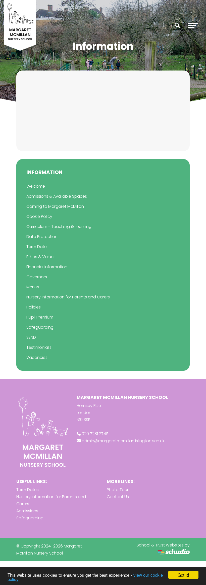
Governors (36, 277)
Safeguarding (40, 327)
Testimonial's (39, 347)
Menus (32, 287)
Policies (33, 307)
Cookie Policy (39, 216)
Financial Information (46, 267)
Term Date (36, 247)
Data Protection (42, 236)
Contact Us (118, 497)
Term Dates (27, 490)
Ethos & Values (41, 257)
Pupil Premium (39, 317)
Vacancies (36, 357)
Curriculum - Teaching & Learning (58, 226)
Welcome (35, 186)
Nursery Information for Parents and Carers (68, 297)
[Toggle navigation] (192, 25)
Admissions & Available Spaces (56, 196)
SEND (31, 337)
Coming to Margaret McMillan (55, 206)
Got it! (183, 575)
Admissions (27, 511)
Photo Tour (117, 490)
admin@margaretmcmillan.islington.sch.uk (123, 441)
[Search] (177, 25)
